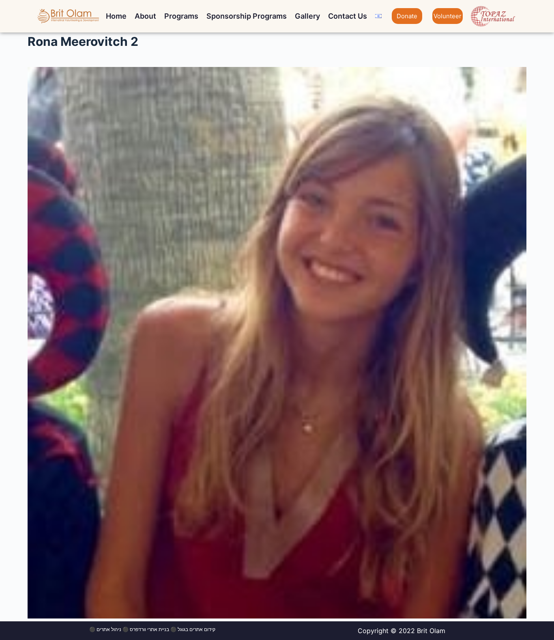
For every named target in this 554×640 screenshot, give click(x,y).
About (145, 16)
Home (116, 16)
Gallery (307, 16)
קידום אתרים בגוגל (196, 629)
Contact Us (347, 16)
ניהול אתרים (109, 629)
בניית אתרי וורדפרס (149, 629)
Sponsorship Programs (246, 16)
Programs (181, 16)
